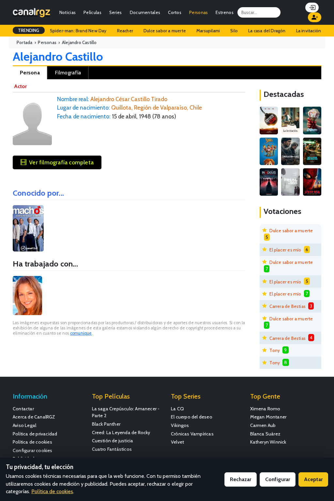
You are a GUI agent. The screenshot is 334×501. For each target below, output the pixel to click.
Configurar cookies (33, 450)
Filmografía (68, 72)
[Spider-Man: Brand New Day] (312, 182)
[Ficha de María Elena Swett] (27, 295)
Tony (274, 350)
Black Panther (106, 424)
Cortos (174, 12)
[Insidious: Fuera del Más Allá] (269, 182)
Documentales (145, 12)
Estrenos (224, 12)
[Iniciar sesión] (312, 7)
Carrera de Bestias (287, 306)
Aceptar (313, 479)
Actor (20, 86)
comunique (81, 333)
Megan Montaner (268, 417)
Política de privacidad (35, 434)
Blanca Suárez (265, 434)
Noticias (67, 12)
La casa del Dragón (267, 30)
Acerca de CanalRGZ (34, 417)
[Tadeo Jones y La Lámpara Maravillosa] (269, 151)
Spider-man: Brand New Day (78, 30)
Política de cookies (32, 442)
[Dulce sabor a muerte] (312, 120)
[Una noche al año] (312, 151)
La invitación (308, 30)
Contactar (23, 409)
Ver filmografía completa (61, 162)
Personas (198, 12)
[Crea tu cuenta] (314, 17)
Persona (30, 72)
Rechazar (240, 479)
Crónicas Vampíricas (192, 434)
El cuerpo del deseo (191, 417)
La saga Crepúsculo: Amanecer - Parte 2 (126, 412)
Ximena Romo (265, 409)
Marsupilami (208, 30)
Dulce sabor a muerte (165, 30)
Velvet (177, 442)
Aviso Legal (24, 425)
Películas (92, 12)
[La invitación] (290, 120)
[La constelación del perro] (290, 151)
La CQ (177, 409)
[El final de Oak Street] (290, 182)
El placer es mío (285, 249)
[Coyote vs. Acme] (269, 120)
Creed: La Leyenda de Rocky (121, 432)
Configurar (277, 479)
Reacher (125, 30)
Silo (234, 30)
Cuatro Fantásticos (112, 449)
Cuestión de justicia (112, 441)
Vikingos (180, 425)
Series (115, 12)
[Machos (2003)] (28, 228)
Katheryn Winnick (268, 442)
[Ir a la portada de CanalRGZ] (31, 12)
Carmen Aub (263, 425)
